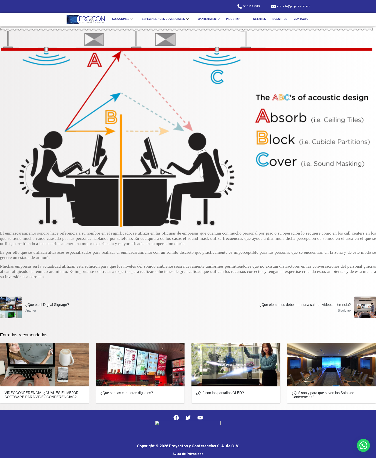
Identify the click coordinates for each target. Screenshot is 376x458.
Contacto (301, 18)
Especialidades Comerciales (163, 18)
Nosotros (279, 18)
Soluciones (120, 18)
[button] (363, 445)
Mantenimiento (209, 18)
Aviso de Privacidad (188, 454)
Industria (233, 18)
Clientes (259, 18)
